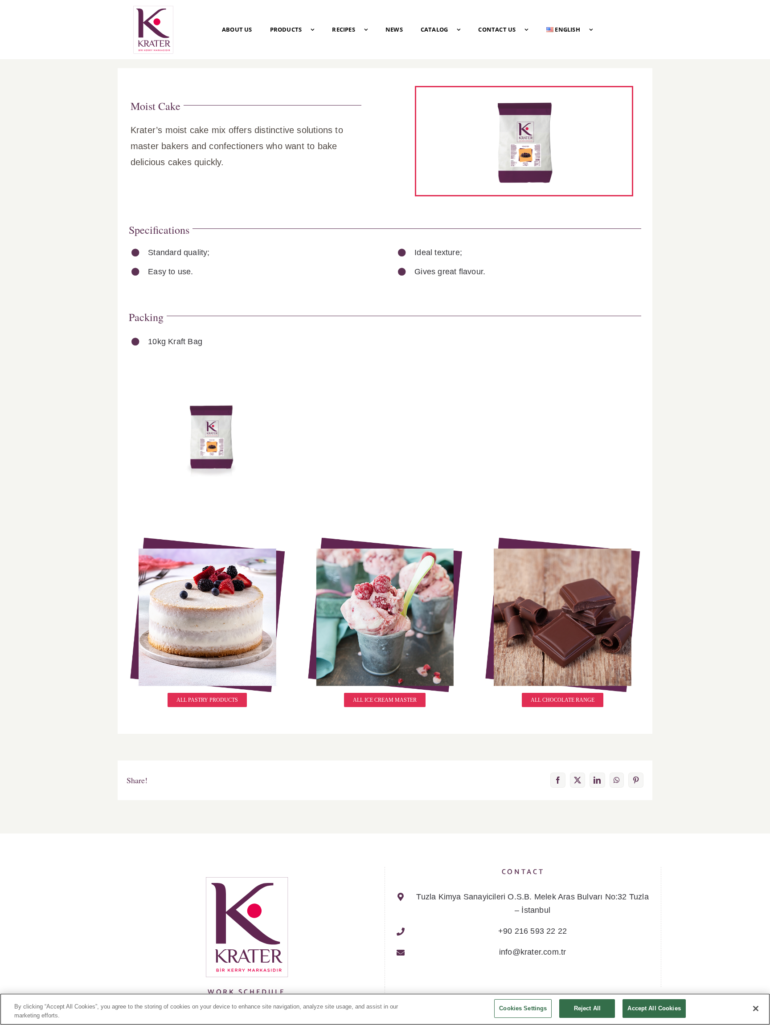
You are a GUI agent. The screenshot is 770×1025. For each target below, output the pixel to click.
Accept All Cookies (653, 1008)
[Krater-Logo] (153, 8)
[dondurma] (385, 539)
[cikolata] (562, 539)
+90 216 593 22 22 (532, 931)
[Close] (756, 1008)
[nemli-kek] (212, 401)
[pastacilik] (207, 539)
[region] (385, 1009)
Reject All (587, 1008)
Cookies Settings (523, 1008)
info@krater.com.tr (532, 952)
